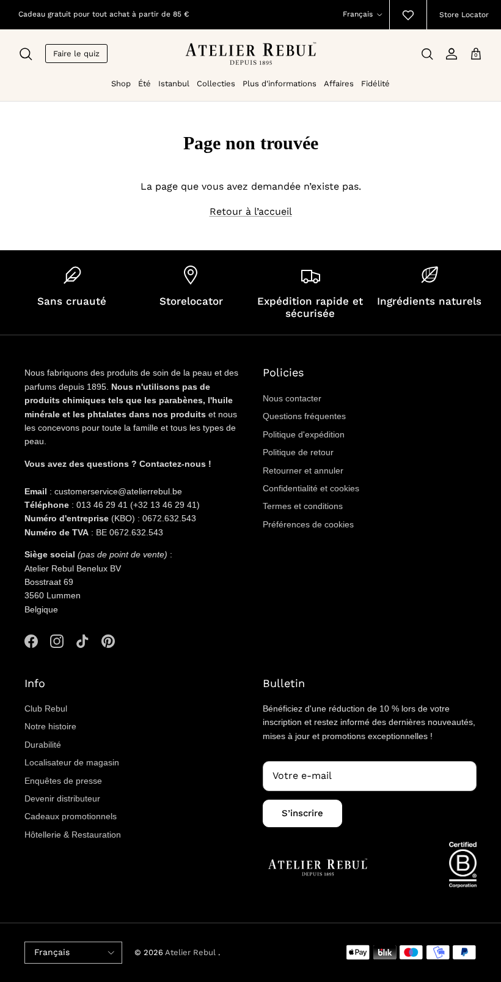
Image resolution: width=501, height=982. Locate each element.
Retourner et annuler (303, 470)
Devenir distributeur (62, 798)
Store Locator (464, 14)
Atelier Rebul (191, 952)
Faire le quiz (76, 53)
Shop (121, 83)
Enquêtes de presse (63, 781)
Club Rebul (45, 708)
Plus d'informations (279, 83)
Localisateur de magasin (71, 762)
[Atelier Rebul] (250, 53)
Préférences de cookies (308, 524)
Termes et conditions (303, 506)
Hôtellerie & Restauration (72, 834)
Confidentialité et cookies (311, 488)
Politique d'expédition (304, 434)
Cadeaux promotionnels (70, 816)
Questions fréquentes (304, 416)
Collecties (216, 83)
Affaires (339, 83)
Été (144, 83)
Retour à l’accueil (251, 211)
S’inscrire (302, 813)
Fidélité (375, 83)
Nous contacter (292, 398)
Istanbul (173, 83)
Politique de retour (298, 452)
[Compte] (451, 54)
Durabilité (42, 745)
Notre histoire (50, 726)
